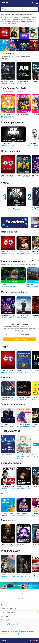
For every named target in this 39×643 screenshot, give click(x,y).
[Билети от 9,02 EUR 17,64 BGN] (5, 45)
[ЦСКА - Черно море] (5, 33)
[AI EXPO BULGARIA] (24, 45)
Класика (5, 377)
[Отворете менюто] (36, 2)
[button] (19, 598)
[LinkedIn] (18, 624)
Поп (3, 493)
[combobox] (17, 9)
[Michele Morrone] (34, 45)
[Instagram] (8, 624)
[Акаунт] (33, 2)
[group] (19, 585)
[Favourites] (15, 222)
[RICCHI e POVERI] (14, 33)
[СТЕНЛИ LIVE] (34, 33)
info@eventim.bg (21, 634)
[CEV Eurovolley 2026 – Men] (14, 45)
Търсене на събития (19, 339)
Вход (29, 640)
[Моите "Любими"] (29, 2)
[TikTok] (13, 624)
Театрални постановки (13, 404)
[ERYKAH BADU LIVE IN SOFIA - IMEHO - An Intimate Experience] (24, 33)
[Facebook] (3, 624)
